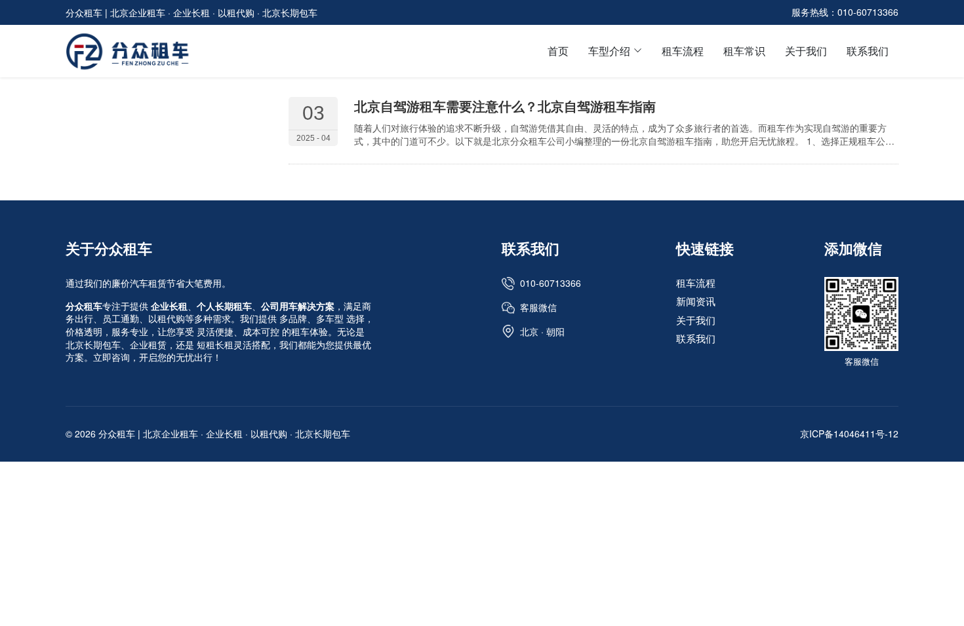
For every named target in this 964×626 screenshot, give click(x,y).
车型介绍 (609, 50)
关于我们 (806, 50)
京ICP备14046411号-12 (849, 433)
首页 (558, 50)
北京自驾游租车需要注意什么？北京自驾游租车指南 (505, 105)
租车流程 (683, 50)
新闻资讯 (695, 301)
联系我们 (868, 50)
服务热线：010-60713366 (845, 11)
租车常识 (744, 50)
